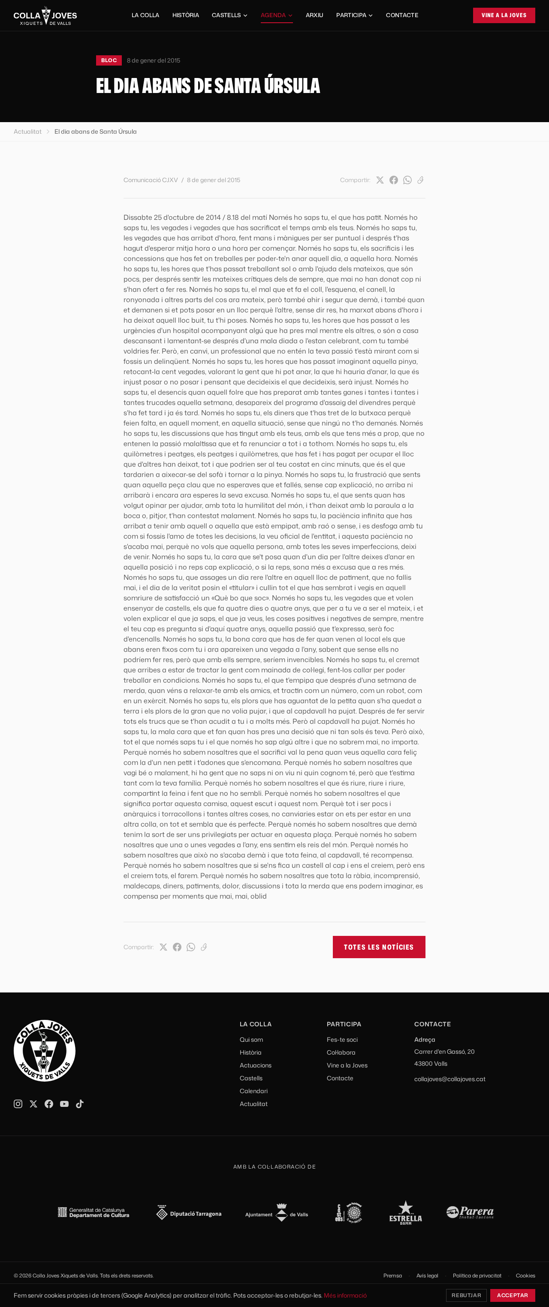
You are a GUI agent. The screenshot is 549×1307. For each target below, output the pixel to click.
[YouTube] (64, 1104)
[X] (33, 1104)
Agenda (273, 15)
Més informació (345, 1295)
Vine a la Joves (504, 15)
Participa (351, 15)
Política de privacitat (477, 1275)
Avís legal (427, 1275)
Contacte (402, 15)
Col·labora (341, 1052)
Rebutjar (466, 1295)
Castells (226, 15)
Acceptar (512, 1295)
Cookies (525, 1275)
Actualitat (28, 131)
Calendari (254, 1091)
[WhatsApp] (407, 180)
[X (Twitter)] (380, 180)
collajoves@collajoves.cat (450, 1079)
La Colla (146, 15)
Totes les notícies (379, 947)
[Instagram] (18, 1104)
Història (185, 15)
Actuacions (255, 1065)
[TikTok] (79, 1104)
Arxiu (315, 15)
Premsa (392, 1275)
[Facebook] (393, 180)
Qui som (251, 1039)
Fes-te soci (342, 1039)
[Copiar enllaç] (421, 180)
